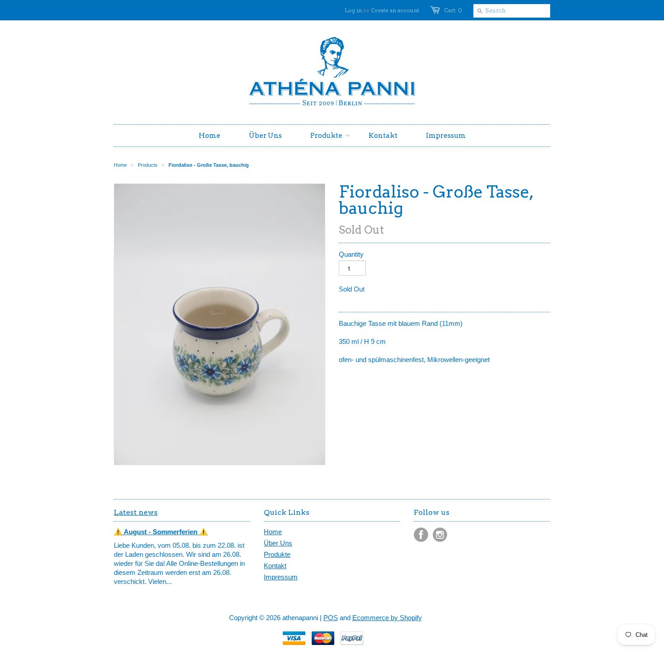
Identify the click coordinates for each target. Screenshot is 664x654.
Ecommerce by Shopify (387, 617)
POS (330, 617)
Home (273, 532)
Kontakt (275, 565)
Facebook (421, 534)
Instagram (440, 534)
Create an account (395, 10)
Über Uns (278, 543)
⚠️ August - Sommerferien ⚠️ (161, 532)
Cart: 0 (453, 10)
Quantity (351, 254)
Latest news (136, 512)
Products (148, 165)
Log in (353, 10)
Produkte (277, 554)
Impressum (281, 577)
